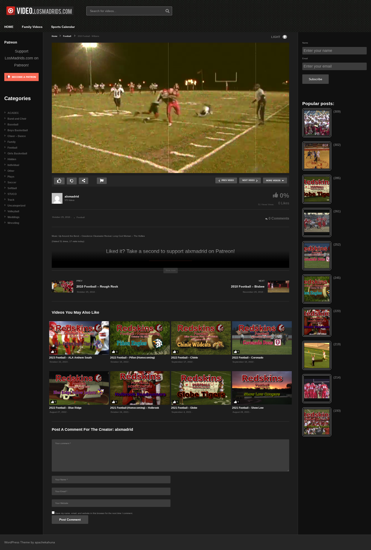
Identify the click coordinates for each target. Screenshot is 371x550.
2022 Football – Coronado (247, 357)
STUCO (12, 194)
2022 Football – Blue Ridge (65, 407)
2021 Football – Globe (184, 407)
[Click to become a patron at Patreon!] (21, 82)
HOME (8, 27)
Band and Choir (17, 118)
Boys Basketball (18, 130)
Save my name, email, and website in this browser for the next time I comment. (94, 513)
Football (12, 147)
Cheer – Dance (17, 136)
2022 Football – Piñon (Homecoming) (132, 357)
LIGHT (275, 37)
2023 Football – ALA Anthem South (70, 357)
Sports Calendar (63, 27)
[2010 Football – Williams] (79, 338)
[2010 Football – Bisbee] (232, 291)
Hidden (12, 159)
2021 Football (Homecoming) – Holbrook (134, 407)
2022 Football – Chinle (184, 357)
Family (12, 141)
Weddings (14, 217)
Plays (11, 176)
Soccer (12, 182)
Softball (12, 188)
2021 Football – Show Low (247, 407)
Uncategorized (16, 205)
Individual (13, 165)
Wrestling (13, 223)
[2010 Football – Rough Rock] (109, 291)
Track (11, 199)
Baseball (13, 124)
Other (11, 170)
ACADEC (13, 113)
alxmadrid (72, 196)
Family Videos (32, 27)
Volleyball (13, 211)
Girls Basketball (17, 153)
